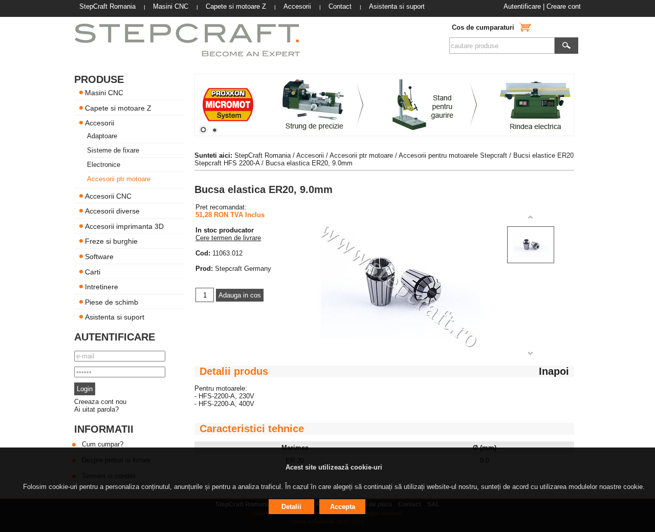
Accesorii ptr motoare (118, 179)
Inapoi (554, 371)
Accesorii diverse (112, 211)
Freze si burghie (111, 241)
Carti (92, 271)
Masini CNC (104, 93)
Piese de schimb (111, 301)
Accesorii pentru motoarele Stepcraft (453, 155)
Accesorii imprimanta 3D (124, 226)
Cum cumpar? (102, 444)
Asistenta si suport (114, 317)
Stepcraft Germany (243, 268)
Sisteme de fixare (113, 150)
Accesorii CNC (108, 195)
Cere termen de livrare (228, 238)
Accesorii (99, 123)
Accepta (342, 506)
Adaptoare (102, 136)
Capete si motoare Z (118, 107)
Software (99, 256)
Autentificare (522, 6)
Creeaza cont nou (100, 402)
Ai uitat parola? (96, 409)
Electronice (103, 164)
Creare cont (564, 6)
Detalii (291, 506)
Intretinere (101, 287)
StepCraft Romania (262, 155)
